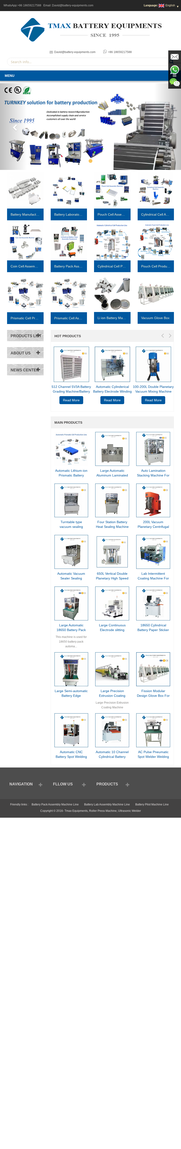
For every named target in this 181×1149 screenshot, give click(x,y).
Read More (71, 400)
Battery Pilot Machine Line (152, 804)
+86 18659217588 (29, 5)
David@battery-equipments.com (72, 5)
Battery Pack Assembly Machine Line (55, 804)
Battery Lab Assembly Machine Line (107, 804)
